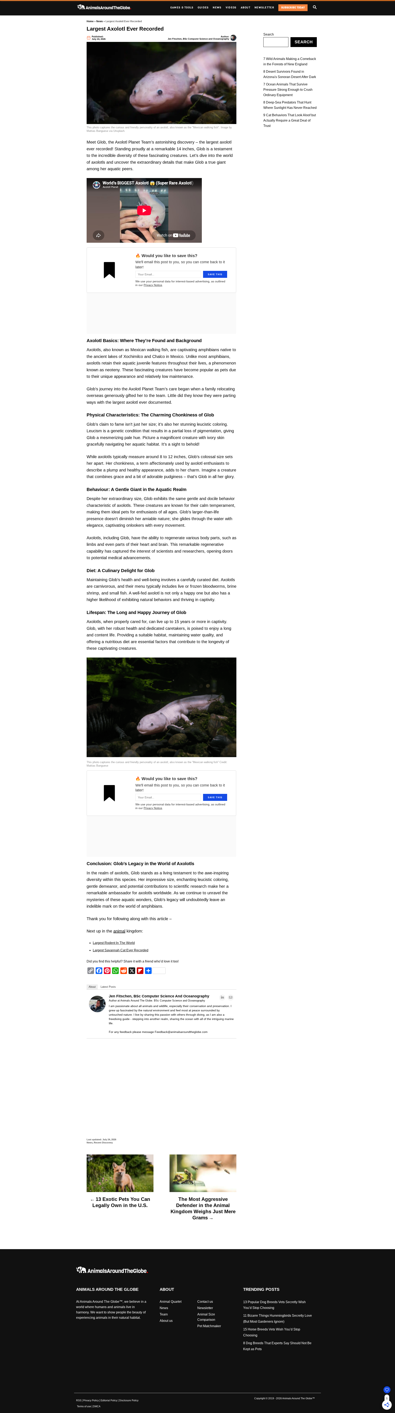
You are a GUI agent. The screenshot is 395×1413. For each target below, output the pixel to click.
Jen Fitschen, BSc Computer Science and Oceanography (198, 39)
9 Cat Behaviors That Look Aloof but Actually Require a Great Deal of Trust (289, 120)
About (92, 986)
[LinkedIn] (222, 998)
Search (268, 34)
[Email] (231, 998)
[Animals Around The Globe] (111, 7)
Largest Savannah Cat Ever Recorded (120, 950)
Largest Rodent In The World (114, 943)
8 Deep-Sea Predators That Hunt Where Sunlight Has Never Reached (290, 105)
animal (119, 931)
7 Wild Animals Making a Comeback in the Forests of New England (289, 61)
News (99, 21)
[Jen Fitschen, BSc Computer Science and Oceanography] (97, 1011)
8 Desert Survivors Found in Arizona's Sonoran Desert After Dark (289, 74)
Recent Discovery (103, 1142)
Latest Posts (108, 986)
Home (90, 21)
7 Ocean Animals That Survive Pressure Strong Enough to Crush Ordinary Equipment (288, 90)
